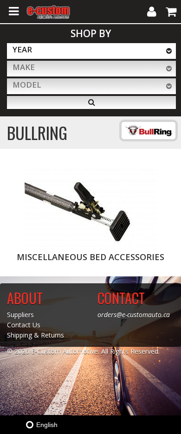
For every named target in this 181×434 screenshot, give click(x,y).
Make (24, 67)
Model (27, 84)
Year (22, 49)
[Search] (91, 102)
